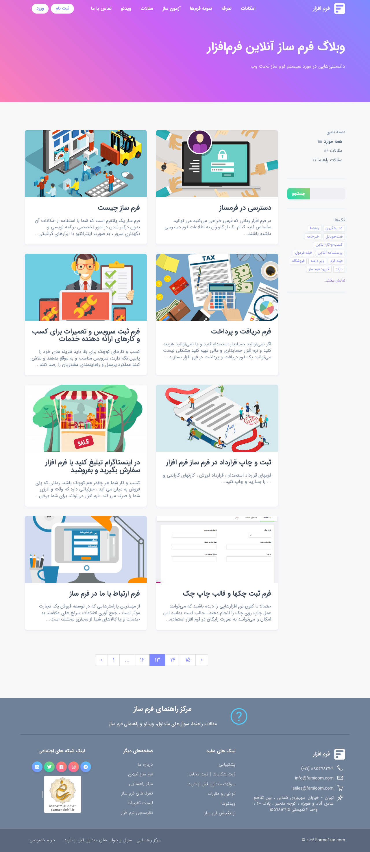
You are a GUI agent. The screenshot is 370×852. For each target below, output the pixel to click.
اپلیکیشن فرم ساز (219, 813)
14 (172, 659)
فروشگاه (298, 261)
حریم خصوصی (42, 840)
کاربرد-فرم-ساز (318, 269)
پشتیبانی (227, 765)
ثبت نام (62, 8)
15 (187, 659)
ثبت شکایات (223, 774)
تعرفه (226, 8)
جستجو (298, 193)
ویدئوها (228, 804)
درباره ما (145, 765)
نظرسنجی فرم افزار (137, 813)
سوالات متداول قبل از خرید (211, 784)
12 (142, 659)
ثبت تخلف (198, 774)
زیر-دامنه (317, 261)
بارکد (339, 269)
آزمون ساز (171, 8)
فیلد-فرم (336, 261)
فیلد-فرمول (303, 253)
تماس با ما (101, 8)
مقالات (146, 8)
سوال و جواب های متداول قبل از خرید (98, 840)
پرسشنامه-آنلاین (330, 253)
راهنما (314, 228)
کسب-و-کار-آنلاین (329, 245)
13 (157, 659)
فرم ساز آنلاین (140, 774)
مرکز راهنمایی (141, 784)
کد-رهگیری (334, 228)
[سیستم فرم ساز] (314, 8)
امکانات (248, 8)
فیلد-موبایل (334, 237)
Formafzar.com (330, 840)
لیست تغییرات (140, 803)
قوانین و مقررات (221, 794)
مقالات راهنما (327, 160)
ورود (40, 8)
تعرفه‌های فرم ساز (137, 793)
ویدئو (126, 8)
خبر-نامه (313, 237)
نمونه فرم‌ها (201, 8)
